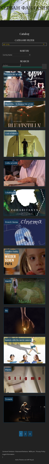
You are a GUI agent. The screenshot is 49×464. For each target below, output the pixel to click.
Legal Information (8, 454)
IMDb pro (32, 451)
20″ (6, 44)
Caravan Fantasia (8, 451)
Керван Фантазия (24, 8)
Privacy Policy (40, 451)
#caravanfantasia (21, 451)
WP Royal (30, 460)
